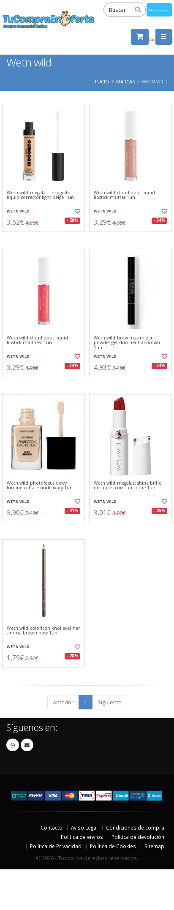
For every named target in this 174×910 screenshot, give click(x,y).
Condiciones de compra (135, 827)
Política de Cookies (113, 846)
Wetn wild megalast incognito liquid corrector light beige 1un (40, 195)
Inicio (102, 81)
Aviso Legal (84, 827)
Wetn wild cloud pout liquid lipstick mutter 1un (124, 195)
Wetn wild (18, 211)
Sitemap (154, 846)
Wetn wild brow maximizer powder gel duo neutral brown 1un (127, 343)
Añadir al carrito (46, 239)
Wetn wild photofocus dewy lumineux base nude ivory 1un (40, 486)
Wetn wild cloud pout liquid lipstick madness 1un (37, 340)
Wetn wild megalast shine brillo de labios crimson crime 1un (128, 486)
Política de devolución (137, 836)
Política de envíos (82, 836)
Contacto (52, 827)
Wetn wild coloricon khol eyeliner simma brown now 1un (43, 631)
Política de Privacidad (56, 846)
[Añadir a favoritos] (76, 211)
